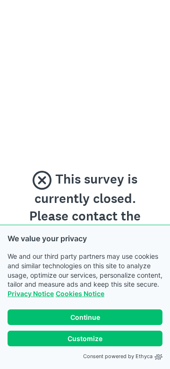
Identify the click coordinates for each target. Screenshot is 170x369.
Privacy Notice (31, 294)
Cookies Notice (80, 294)
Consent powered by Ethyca (118, 356)
